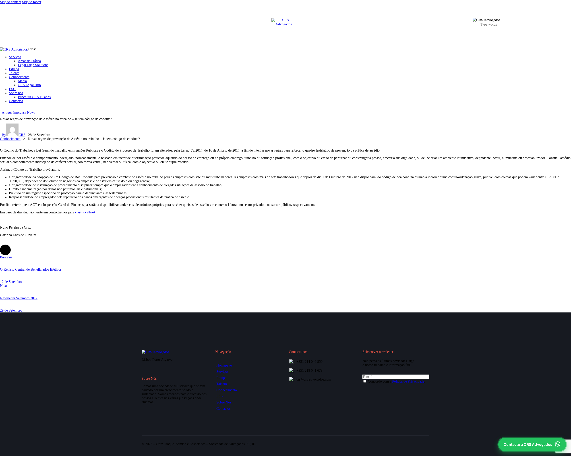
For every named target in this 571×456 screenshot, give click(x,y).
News (31, 112)
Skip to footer (31, 2)
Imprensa (19, 112)
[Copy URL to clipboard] (42, 250)
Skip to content (10, 2)
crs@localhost (85, 212)
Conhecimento (10, 139)
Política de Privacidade (408, 381)
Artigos (7, 112)
